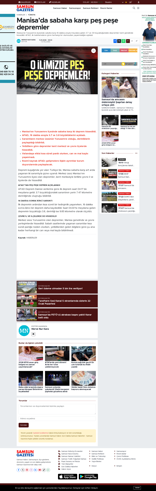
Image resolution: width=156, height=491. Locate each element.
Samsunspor (75, 8)
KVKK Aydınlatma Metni (126, 459)
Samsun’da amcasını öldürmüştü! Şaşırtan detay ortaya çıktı (127, 187)
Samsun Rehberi (90, 8)
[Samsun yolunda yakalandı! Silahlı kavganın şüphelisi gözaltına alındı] (57, 378)
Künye (94, 466)
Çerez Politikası (123, 456)
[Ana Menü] (138, 8)
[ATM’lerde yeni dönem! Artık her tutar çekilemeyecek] (57, 353)
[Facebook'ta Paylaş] (115, 41)
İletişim (119, 466)
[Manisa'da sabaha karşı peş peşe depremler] (57, 70)
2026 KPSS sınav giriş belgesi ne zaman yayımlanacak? (28, 365)
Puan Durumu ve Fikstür (70, 461)
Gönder (23, 425)
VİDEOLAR (40, 2)
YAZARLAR (55, 2)
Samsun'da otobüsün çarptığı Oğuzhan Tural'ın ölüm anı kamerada (127, 210)
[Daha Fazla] (128, 41)
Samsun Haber (60, 8)
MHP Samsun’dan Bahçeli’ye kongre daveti (126, 175)
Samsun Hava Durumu (69, 454)
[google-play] (88, 476)
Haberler (21, 15)
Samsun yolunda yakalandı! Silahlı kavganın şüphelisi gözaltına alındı (57, 389)
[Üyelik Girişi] (137, 2)
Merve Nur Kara (40, 329)
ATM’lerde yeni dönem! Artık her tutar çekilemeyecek (55, 365)
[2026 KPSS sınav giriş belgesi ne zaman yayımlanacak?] (31, 353)
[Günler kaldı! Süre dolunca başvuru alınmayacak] (83, 378)
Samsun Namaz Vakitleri (70, 456)
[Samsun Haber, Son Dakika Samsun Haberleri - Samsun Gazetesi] (25, 8)
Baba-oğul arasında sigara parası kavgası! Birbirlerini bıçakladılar (31, 389)
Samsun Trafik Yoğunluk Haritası (73, 459)
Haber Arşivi (66, 469)
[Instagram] (31, 470)
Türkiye (31, 15)
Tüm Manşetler (67, 464)
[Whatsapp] (48, 470)
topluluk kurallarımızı (41, 433)
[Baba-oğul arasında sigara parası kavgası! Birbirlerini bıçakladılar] (31, 378)
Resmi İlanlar (106, 8)
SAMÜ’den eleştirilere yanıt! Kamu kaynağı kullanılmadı (126, 198)
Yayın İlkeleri (96, 461)
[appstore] (68, 476)
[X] (23, 470)
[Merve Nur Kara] (24, 330)
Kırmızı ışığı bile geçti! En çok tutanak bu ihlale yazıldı (82, 365)
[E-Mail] (33, 334)
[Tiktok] (44, 470)
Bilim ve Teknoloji (98, 456)
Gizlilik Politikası (98, 459)
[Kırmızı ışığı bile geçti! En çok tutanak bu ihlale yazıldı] (83, 353)
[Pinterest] (27, 470)
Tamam (137, 487)
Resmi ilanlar (121, 454)
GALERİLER (25, 2)
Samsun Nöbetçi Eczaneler (72, 451)
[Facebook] (18, 470)
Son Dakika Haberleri (69, 467)
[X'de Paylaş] (119, 41)
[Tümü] (136, 153)
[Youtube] (40, 470)
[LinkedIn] (35, 470)
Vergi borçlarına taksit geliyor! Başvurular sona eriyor (126, 164)
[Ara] (134, 8)
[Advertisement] (57, 112)
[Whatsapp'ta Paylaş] (124, 41)
